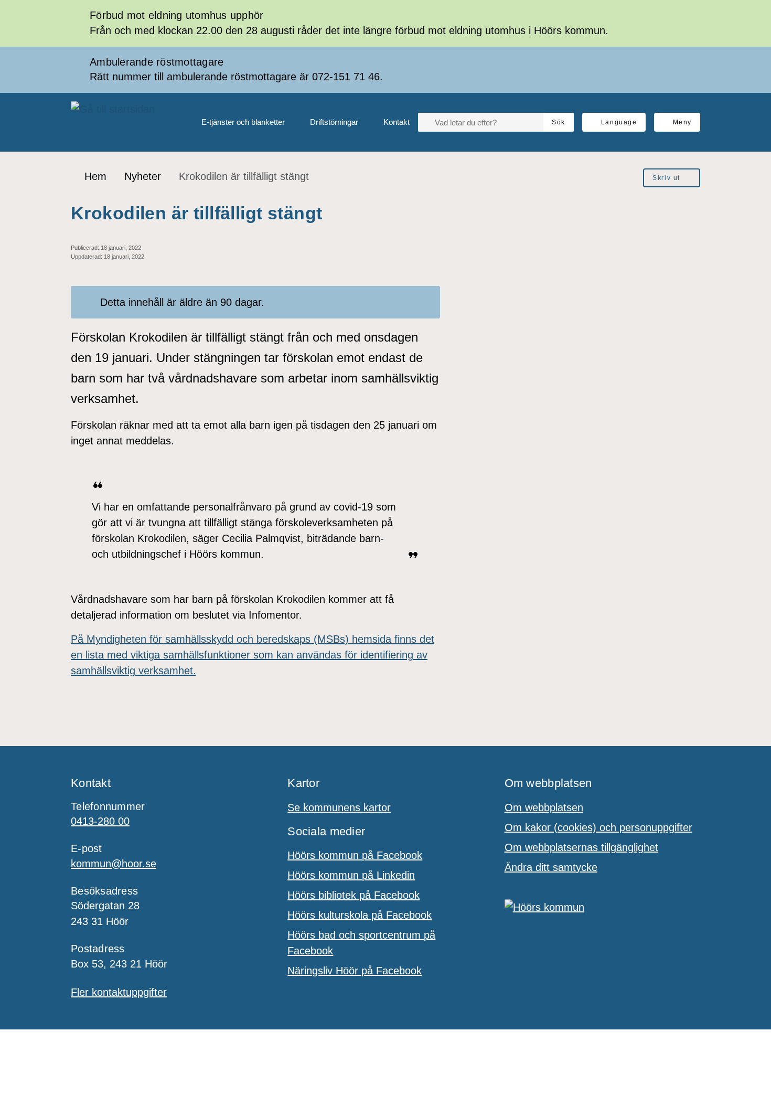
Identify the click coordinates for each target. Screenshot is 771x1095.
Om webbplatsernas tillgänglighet (581, 847)
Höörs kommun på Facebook (354, 855)
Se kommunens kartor (339, 807)
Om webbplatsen (544, 807)
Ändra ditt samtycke (551, 867)
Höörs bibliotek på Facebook (353, 895)
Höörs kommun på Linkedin (351, 875)
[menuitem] (235, 122)
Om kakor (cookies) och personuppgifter (598, 827)
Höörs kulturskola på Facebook (359, 915)
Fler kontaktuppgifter (119, 992)
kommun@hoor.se (113, 863)
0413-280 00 (100, 821)
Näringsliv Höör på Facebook (354, 970)
